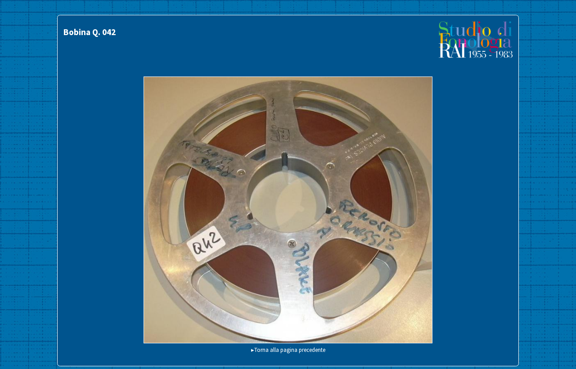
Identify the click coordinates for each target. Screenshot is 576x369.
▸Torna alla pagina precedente (288, 349)
